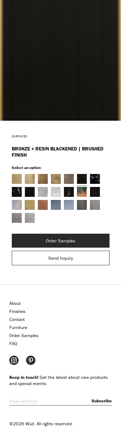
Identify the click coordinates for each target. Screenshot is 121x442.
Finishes (17, 311)
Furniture (18, 327)
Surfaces (20, 136)
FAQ (13, 343)
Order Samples (60, 241)
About (15, 303)
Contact (17, 319)
